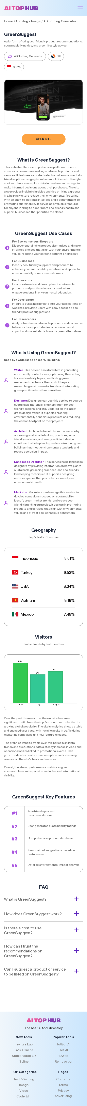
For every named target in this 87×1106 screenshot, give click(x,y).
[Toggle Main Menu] (80, 8)
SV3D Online (24, 1050)
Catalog (22, 21)
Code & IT (23, 1096)
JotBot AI (63, 1044)
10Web (63, 1055)
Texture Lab (24, 1044)
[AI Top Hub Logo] (21, 9)
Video (23, 1090)
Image (35, 21)
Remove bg (63, 1061)
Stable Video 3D (24, 1055)
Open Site (43, 139)
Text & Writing (23, 1079)
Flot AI (63, 1050)
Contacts (63, 1079)
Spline (24, 1061)
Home (8, 21)
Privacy (63, 1090)
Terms (63, 1085)
